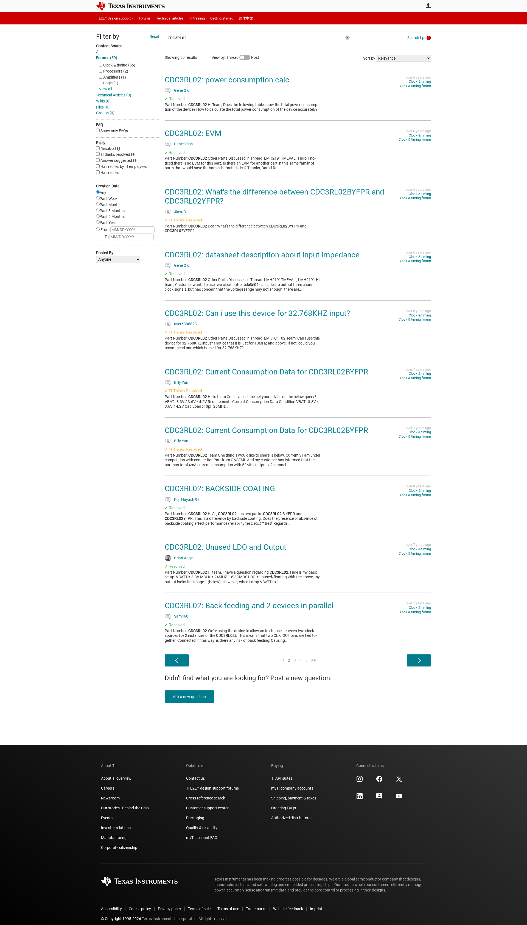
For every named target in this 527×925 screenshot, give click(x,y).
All (98, 51)
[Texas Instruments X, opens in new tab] (399, 781)
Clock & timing (420, 81)
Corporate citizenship (119, 847)
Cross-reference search (205, 798)
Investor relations (116, 828)
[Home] (134, 6)
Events (107, 818)
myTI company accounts (292, 788)
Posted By (104, 253)
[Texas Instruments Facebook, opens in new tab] (379, 781)
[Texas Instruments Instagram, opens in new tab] (359, 781)
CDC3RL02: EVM (193, 133)
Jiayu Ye (181, 212)
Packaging (195, 818)
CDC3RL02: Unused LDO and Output (225, 547)
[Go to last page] (314, 660)
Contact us (195, 778)
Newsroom (110, 798)
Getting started (221, 18)
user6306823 (185, 324)
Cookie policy (140, 909)
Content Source (109, 46)
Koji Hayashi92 (187, 499)
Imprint (316, 909)
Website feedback (288, 909)
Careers (107, 788)
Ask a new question (189, 697)
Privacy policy (169, 909)
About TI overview (116, 778)
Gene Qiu (181, 90)
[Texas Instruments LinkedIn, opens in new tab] (359, 798)
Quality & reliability (201, 828)
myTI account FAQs (202, 837)
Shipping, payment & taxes (293, 798)
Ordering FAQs (283, 808)
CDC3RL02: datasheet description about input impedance (262, 254)
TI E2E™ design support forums (212, 788)
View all (105, 89)
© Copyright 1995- (121, 918)
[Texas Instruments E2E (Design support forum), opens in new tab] (379, 798)
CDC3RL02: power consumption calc (227, 79)
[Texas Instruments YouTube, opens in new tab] (399, 798)
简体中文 (246, 18)
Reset (154, 36)
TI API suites (281, 778)
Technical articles (170, 18)
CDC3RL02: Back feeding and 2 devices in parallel (249, 605)
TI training (197, 18)
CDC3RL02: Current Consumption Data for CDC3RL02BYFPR (266, 371)
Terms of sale (199, 909)
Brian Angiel (184, 558)
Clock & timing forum (415, 86)
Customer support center (207, 808)
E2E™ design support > (116, 18)
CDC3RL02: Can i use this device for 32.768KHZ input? (257, 313)
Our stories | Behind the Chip (125, 808)
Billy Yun (181, 382)
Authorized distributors (290, 818)
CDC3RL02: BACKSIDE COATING (220, 488)
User (428, 6)
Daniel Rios (183, 144)
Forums (145, 18)
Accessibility (111, 909)
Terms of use (228, 909)
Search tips (416, 37)
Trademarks (256, 909)
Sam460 (181, 616)
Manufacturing (114, 837)
